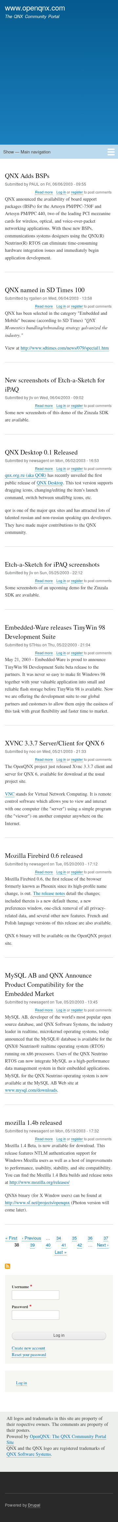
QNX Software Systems (29, 1454)
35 (74, 1238)
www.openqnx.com (35, 7)
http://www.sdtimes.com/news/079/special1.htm (65, 348)
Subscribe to (7, 1267)
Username (20, 1286)
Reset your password (29, 1354)
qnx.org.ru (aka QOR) (25, 475)
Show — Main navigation (26, 152)
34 (58, 1238)
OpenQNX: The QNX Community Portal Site (56, 1439)
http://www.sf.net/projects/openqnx (37, 1202)
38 (16, 1245)
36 (90, 1238)
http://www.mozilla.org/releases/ (39, 1182)
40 (48, 1245)
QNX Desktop (50, 482)
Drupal (34, 1505)
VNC (9, 794)
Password (20, 1306)
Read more (44, 192)
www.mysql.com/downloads (31, 1090)
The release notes (49, 893)
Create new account (28, 1348)
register (77, 192)
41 (64, 1245)
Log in (61, 192)
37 (106, 1238)
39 (32, 1245)
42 (79, 1245)
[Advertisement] (59, 79)
